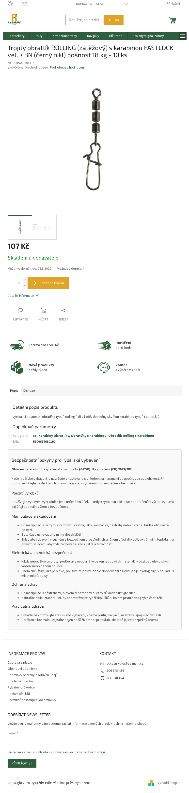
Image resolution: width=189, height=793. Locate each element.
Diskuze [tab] (29, 390)
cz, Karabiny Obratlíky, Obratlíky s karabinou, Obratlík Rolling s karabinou (93, 435)
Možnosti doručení (70, 268)
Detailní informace (21, 295)
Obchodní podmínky (22, 668)
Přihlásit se (22, 763)
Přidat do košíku (51, 283)
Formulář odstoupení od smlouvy (32, 700)
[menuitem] (16, 36)
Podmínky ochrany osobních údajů (33, 675)
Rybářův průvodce (21, 687)
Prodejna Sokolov (21, 681)
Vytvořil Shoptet (170, 782)
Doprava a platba (89, 4)
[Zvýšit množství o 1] (25, 280)
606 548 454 (115, 670)
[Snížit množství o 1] (25, 286)
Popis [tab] (14, 390)
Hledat (114, 20)
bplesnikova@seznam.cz (125, 663)
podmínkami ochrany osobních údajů (78, 752)
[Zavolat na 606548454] (15, 3)
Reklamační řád (19, 693)
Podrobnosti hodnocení (67, 67)
